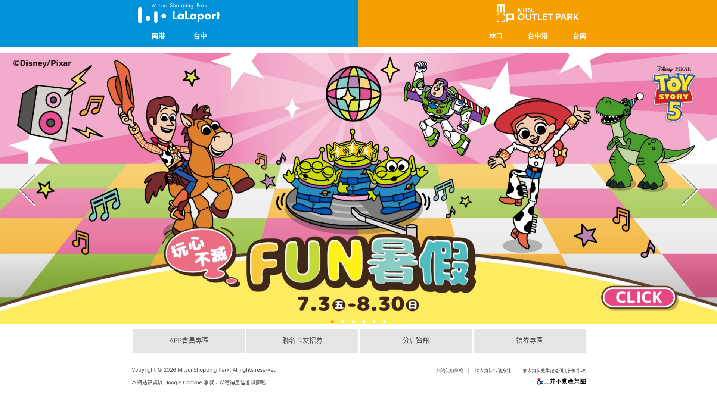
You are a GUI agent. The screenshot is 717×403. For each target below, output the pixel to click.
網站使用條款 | (453, 371)
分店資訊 (416, 340)
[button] (332, 321)
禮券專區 (529, 340)
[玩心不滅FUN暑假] (358, 188)
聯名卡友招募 (302, 340)
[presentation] (24, 176)
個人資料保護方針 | (497, 371)
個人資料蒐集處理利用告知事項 (554, 371)
